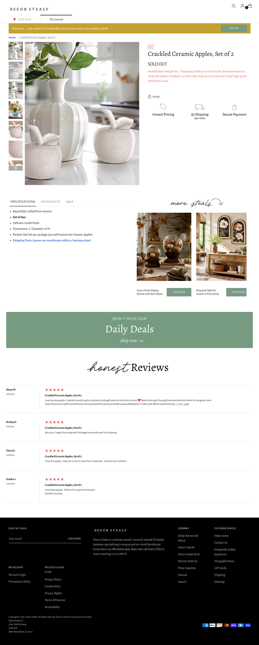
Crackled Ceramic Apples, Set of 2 (63, 395)
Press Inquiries (187, 568)
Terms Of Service (55, 600)
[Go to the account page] (241, 5)
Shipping (219, 575)
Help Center (221, 536)
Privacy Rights (53, 593)
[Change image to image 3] (16, 90)
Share (156, 97)
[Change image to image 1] (16, 51)
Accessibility (52, 607)
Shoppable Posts (224, 561)
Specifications (22, 201)
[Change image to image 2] (16, 70)
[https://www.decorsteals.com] (129, 330)
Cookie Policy (53, 586)
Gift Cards (220, 568)
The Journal (56, 19)
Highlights (50, 201)
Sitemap (219, 581)
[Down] (16, 168)
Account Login (17, 574)
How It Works (186, 547)
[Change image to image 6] (16, 149)
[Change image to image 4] (16, 110)
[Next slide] (241, 248)
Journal (182, 575)
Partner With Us (188, 561)
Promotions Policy (20, 581)
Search (182, 581)
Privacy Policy (53, 579)
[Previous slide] (142, 248)
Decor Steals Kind (188, 554)
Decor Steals (31, 617)
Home (12, 37)
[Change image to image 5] (16, 130)
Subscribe (74, 539)
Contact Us (220, 542)
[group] (129, 400)
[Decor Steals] (30, 9)
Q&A (69, 201)
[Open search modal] (233, 5)
